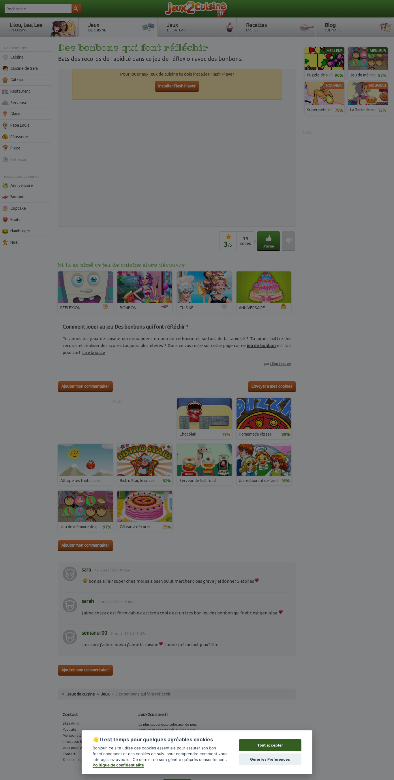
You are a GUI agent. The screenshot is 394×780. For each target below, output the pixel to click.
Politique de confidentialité (118, 765)
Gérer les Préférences (270, 759)
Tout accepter (270, 745)
